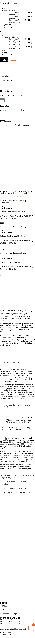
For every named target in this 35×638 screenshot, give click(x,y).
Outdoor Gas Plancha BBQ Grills (12, 212)
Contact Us (8, 28)
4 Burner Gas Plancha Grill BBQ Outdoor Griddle (19, 21)
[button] (17, 31)
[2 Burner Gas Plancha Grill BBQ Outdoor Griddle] (13, 253)
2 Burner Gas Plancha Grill (10, 623)
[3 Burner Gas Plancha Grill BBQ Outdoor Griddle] (13, 227)
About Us (7, 24)
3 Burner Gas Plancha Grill (10, 621)
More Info (8, 297)
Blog (5, 26)
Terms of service (7, 633)
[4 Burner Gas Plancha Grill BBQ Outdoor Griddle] (13, 201)
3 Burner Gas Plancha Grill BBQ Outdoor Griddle (19, 17)
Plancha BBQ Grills (11, 10)
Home (6, 8)
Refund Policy (5, 634)
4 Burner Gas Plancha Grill (10, 620)
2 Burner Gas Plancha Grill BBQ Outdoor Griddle (19, 13)
